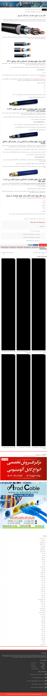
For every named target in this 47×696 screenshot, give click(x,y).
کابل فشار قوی (42, 610)
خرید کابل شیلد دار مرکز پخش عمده (38, 252)
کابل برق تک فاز (42, 566)
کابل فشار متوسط (42, 612)
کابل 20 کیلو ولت (42, 542)
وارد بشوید (25, 455)
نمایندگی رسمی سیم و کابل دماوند (38, 684)
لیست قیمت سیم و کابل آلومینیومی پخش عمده (36, 680)
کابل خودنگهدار (42, 576)
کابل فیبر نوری (42, 614)
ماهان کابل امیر (42, 644)
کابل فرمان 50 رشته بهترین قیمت (8, 447)
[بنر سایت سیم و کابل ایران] (23, 4)
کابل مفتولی (43, 635)
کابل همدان (43, 640)
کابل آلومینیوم (42, 547)
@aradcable (33, 664)
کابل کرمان (43, 616)
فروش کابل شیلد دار (20, 247)
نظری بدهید (30, 17)
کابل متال (43, 627)
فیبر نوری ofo (43, 540)
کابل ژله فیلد (43, 587)
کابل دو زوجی (43, 580)
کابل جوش (43, 570)
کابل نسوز (43, 637)
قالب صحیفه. (38, 694)
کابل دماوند (43, 578)
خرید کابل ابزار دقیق (35, 247)
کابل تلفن (43, 568)
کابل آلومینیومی (42, 549)
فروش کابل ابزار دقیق (27, 247)
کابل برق (43, 564)
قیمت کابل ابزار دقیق (12, 247)
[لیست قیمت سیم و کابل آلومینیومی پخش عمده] (46, 680)
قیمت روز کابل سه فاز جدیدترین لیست (37, 674)
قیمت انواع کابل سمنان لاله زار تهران (38, 687)
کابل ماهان (43, 625)
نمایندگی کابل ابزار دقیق (4, 247)
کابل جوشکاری (42, 572)
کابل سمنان (43, 591)
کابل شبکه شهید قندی (41, 599)
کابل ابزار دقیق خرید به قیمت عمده (8, 351)
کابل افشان (43, 559)
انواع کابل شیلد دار (42, 247)
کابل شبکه (43, 597)
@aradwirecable (34, 666)
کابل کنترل (43, 618)
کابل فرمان (43, 606)
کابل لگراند (43, 623)
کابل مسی (43, 631)
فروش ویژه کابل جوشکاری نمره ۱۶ (38, 677)
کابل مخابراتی (42, 629)
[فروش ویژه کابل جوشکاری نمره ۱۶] (46, 677)
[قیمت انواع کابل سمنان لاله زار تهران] (46, 687)
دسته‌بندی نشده (42, 538)
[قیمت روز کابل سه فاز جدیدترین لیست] (46, 674)
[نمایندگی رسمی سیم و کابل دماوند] (46, 683)
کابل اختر (43, 555)
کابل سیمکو (43, 595)
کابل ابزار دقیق (41, 11)
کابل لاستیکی (43, 621)
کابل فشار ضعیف (42, 608)
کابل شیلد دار (43, 602)
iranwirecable (42, 17)
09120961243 (33, 662)
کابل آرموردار (43, 545)
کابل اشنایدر (43, 557)
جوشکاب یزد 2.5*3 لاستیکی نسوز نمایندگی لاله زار (33, 9)
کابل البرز (43, 561)
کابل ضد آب (43, 604)
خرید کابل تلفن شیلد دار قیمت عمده (8, 252)
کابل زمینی (43, 585)
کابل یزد (43, 642)
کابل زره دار (43, 583)
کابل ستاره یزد (42, 589)
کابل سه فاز (43, 593)
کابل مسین (43, 633)
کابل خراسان (43, 574)
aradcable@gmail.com (35, 668)
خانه (45, 11)
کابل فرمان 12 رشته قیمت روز (24, 447)
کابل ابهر (43, 553)
